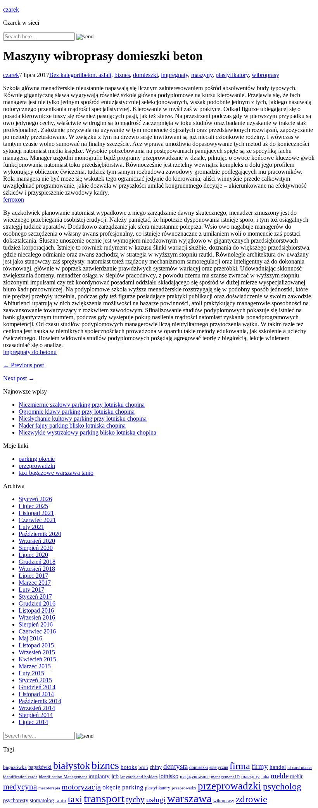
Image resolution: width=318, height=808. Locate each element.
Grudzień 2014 (37, 687)
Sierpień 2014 (36, 715)
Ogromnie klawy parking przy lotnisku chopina (77, 411)
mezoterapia (49, 788)
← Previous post (23, 365)
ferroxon (13, 199)
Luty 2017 (31, 589)
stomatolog (42, 800)
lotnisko (168, 776)
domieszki (145, 75)
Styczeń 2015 (35, 680)
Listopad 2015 (36, 645)
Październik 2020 (40, 534)
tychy (135, 799)
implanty (99, 776)
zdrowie (251, 799)
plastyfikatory (232, 75)
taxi (75, 799)
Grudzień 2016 (37, 603)
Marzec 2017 (35, 582)
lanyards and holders (138, 777)
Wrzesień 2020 (37, 541)
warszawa (189, 798)
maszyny (202, 75)
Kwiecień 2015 (37, 659)
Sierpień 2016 (36, 624)
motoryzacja (81, 786)
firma (240, 765)
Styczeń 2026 (35, 499)
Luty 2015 (31, 673)
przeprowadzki (37, 465)
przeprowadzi (184, 788)
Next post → (19, 378)
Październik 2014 (40, 701)
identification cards (20, 777)
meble (280, 776)
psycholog (282, 786)
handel (278, 766)
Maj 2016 (30, 638)
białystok (71, 765)
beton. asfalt (96, 75)
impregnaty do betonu (30, 352)
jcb (115, 776)
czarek (11, 9)
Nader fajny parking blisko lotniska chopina (72, 425)
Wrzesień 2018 (37, 568)
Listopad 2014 (36, 694)
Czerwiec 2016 (37, 631)
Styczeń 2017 (35, 596)
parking (132, 787)
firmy (260, 766)
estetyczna (218, 767)
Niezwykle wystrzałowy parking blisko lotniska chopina (87, 432)
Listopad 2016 (36, 610)
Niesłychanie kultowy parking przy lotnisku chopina (83, 418)
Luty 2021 (31, 527)
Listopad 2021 (36, 513)
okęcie (111, 787)
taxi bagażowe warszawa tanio (56, 472)
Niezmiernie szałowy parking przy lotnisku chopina (82, 404)
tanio (60, 800)
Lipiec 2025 (33, 506)
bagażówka (15, 767)
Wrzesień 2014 (37, 708)
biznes (122, 75)
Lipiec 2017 (33, 575)
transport (104, 799)
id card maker (299, 767)
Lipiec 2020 (33, 554)
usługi (156, 799)
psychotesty (15, 800)
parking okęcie (37, 458)
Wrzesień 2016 (37, 617)
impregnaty (174, 75)
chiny (156, 767)
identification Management (63, 777)
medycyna (20, 786)
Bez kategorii (65, 75)
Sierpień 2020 (36, 547)
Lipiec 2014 (33, 722)
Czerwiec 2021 (37, 520)
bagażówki (40, 767)
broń (143, 767)
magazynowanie (194, 776)
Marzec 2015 (35, 666)
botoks (129, 766)
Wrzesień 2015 (37, 652)
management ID (225, 777)
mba (265, 776)
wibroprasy (265, 75)
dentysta (175, 766)
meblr (296, 776)
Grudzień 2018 (37, 561)
